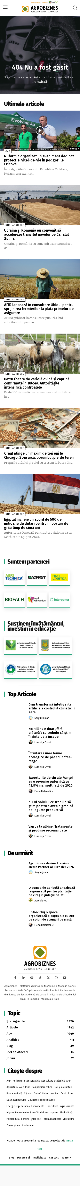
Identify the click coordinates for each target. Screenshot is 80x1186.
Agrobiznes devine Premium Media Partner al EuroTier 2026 (51, 865)
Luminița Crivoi (42, 742)
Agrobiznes (40, 900)
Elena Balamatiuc (44, 791)
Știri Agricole (15, 225)
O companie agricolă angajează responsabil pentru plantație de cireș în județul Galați (52, 891)
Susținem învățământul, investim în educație (35, 626)
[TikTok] (40, 978)
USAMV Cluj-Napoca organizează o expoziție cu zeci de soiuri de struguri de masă (52, 915)
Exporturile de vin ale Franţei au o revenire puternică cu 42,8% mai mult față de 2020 (51, 781)
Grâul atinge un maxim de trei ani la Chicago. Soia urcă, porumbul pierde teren (39, 455)
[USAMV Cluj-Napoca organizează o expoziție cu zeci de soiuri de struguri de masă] (15, 918)
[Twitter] (48, 978)
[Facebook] (15, 978)
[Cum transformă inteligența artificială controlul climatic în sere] (15, 710)
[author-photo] (31, 718)
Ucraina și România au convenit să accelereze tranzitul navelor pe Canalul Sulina (36, 234)
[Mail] (32, 978)
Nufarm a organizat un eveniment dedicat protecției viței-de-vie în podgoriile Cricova (39, 160)
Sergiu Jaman (41, 718)
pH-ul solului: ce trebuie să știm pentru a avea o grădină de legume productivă (51, 806)
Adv (8, 151)
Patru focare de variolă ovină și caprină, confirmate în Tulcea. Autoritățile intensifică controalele (37, 383)
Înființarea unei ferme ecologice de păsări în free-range (50, 757)
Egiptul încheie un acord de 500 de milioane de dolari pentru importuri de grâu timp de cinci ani (36, 523)
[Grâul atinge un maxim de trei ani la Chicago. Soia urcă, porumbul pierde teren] (40, 428)
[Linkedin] (23, 978)
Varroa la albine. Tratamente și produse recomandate (51, 828)
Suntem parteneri (28, 561)
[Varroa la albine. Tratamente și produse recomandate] (15, 832)
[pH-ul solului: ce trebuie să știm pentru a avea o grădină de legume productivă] (15, 808)
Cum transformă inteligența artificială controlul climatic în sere (52, 708)
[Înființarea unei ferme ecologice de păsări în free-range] (15, 759)
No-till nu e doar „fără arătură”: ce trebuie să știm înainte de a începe (50, 733)
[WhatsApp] (56, 978)
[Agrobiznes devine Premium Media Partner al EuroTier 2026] (15, 869)
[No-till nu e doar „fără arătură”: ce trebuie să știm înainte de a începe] (15, 735)
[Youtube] (65, 978)
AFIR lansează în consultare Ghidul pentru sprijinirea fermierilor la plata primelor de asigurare (39, 309)
